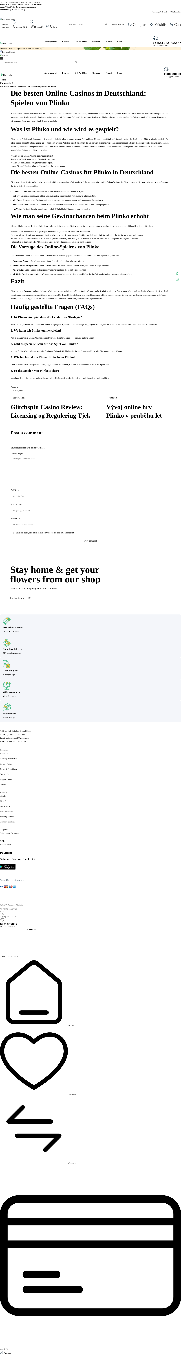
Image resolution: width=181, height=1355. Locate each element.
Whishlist (72, 1094)
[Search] (106, 24)
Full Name (15, 490)
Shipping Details (7, 817)
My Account (13, 2)
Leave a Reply (17, 453)
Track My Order (6, 811)
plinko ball (114, 255)
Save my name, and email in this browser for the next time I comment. (45, 533)
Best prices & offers (13, 627)
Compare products (7, 822)
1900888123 (172, 74)
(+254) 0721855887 (167, 43)
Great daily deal (11, 670)
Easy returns (9, 713)
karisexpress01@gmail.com (17, 738)
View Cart (4, 801)
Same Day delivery (12, 649)
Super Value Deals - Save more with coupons (18, 7)
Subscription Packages (9, 833)
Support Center (6, 779)
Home (3, 80)
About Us (3, 2)
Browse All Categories (20, 39)
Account (7, 1353)
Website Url (16, 518)
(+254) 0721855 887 (173, 12)
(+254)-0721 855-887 (16, 734)
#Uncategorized (18, 390)
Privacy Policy (6, 764)
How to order (5, 845)
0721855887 (8, 924)
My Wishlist (5, 806)
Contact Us (4, 774)
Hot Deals (7, 44)
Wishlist (24, 2)
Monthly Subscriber (5, 26)
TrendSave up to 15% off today (12, 10)
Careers (3, 784)
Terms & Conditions (8, 769)
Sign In (3, 796)
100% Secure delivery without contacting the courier (21, 4)
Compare (72, 1163)
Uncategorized (6, 83)
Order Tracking (34, 2)
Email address (16, 504)
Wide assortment (11, 692)
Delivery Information (8, 759)
